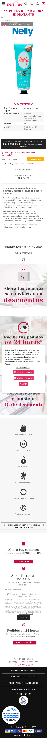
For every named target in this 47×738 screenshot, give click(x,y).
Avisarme (36, 159)
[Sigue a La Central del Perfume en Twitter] (21, 694)
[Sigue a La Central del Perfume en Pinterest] (29, 694)
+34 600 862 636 (25, 659)
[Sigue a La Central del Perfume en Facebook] (17, 694)
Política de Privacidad (26, 614)
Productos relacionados (23, 247)
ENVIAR (23, 618)
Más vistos (23, 253)
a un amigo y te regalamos (23, 526)
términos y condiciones (29, 164)
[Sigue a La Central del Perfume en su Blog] (25, 694)
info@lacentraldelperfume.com (25, 662)
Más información (23, 368)
